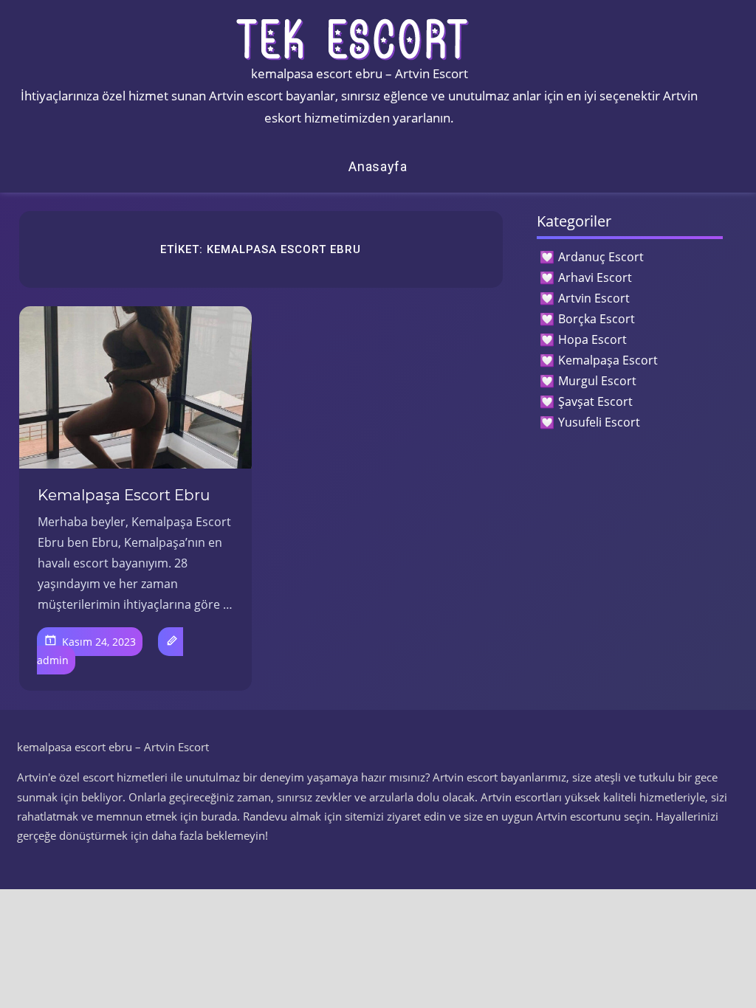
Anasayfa (378, 166)
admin (53, 660)
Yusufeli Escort (599, 422)
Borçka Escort (596, 319)
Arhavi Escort (595, 277)
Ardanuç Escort (601, 257)
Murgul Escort (597, 381)
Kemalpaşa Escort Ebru (124, 495)
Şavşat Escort (595, 401)
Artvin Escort (594, 298)
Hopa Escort (592, 339)
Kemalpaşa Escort (608, 360)
